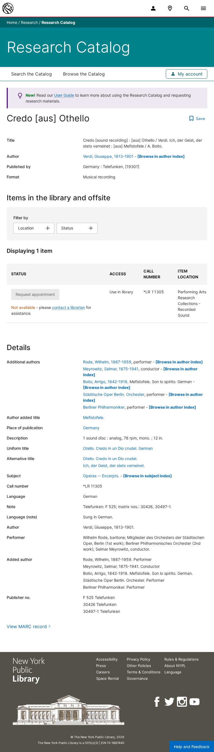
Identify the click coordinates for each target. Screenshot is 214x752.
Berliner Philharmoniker (104, 407)
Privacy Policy (138, 659)
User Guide (64, 95)
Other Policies (139, 665)
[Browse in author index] (161, 156)
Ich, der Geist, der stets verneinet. (114, 465)
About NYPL (175, 665)
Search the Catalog (31, 74)
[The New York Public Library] (7, 8)
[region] (107, 293)
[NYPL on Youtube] (194, 702)
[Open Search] (186, 8)
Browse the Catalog (84, 74)
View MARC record (27, 626)
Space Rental (107, 678)
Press (101, 665)
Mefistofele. (93, 417)
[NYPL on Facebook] (157, 702)
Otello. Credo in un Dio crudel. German (118, 448)
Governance (137, 678)
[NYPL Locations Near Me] (170, 8)
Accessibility (107, 659)
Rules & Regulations (181, 659)
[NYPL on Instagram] (182, 702)
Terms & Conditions (143, 672)
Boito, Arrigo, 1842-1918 (105, 381)
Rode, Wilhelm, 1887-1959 (107, 361)
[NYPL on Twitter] (169, 702)
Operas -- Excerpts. (101, 475)
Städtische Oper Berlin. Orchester (113, 394)
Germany (91, 427)
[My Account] (153, 8)
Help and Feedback (192, 746)
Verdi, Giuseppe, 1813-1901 (108, 156)
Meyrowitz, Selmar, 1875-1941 (110, 368)
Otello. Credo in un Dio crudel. (110, 458)
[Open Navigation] (203, 8)
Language (172, 672)
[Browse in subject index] (147, 475)
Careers (103, 672)
